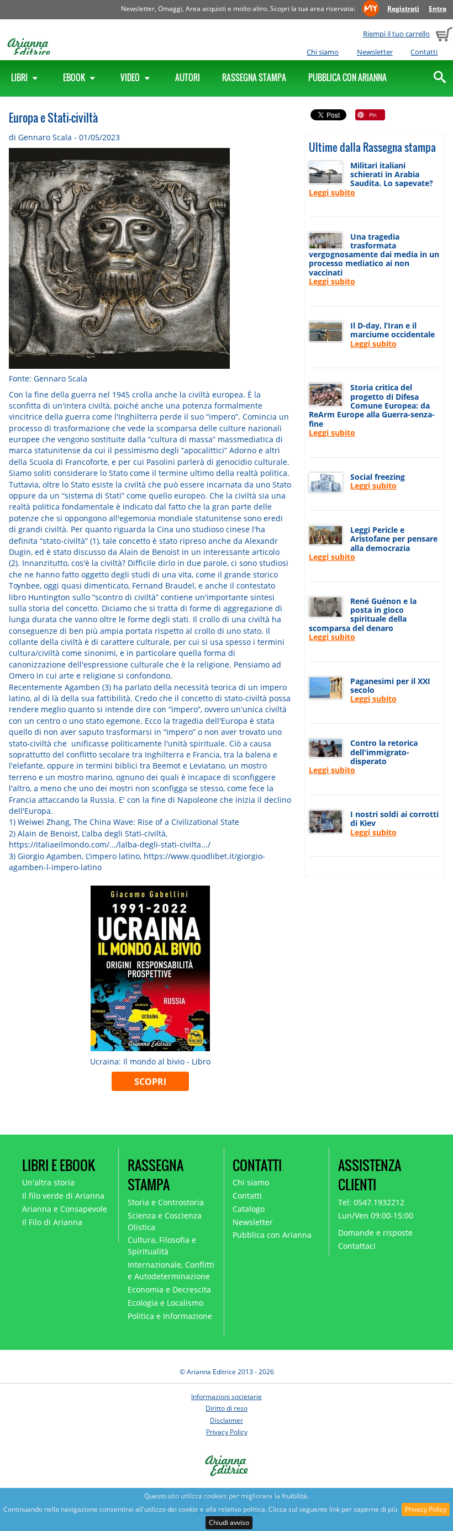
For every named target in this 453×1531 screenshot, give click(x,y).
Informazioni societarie (226, 1396)
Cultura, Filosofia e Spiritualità (162, 1246)
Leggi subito (332, 192)
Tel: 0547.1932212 (371, 1202)
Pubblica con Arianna (347, 77)
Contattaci (357, 1246)
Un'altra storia (48, 1182)
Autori (187, 77)
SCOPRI (150, 1082)
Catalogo (249, 1209)
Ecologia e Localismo (165, 1302)
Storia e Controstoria (166, 1202)
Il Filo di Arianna (52, 1222)
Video (130, 77)
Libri (20, 77)
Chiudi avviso (229, 1522)
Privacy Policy (425, 1509)
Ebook (75, 77)
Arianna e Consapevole (64, 1209)
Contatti (424, 52)
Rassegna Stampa (254, 77)
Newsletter (375, 52)
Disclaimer (226, 1420)
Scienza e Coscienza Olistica (165, 1221)
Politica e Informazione (170, 1316)
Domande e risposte (375, 1232)
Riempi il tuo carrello (396, 34)
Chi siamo (323, 52)
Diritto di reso (226, 1408)
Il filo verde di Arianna (63, 1195)
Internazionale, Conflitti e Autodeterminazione (171, 1270)
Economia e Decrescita (169, 1289)
